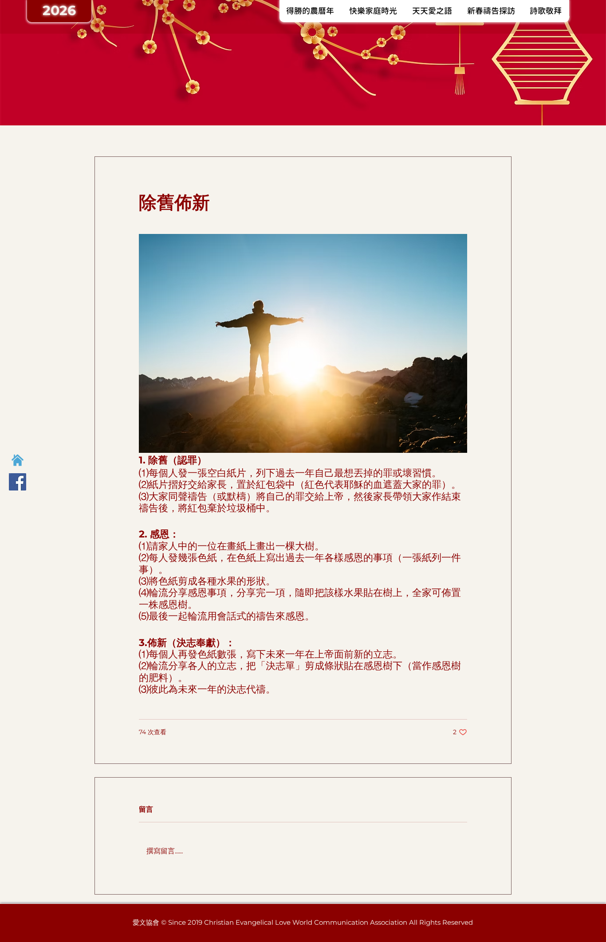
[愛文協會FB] (17, 481)
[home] (17, 460)
